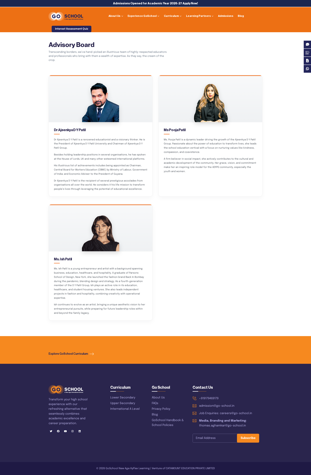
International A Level (125, 408)
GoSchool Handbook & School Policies (168, 423)
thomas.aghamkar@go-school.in (222, 425)
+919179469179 (209, 398)
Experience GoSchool (142, 16)
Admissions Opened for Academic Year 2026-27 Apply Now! (155, 3)
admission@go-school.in (216, 405)
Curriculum (171, 16)
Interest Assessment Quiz (71, 29)
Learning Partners (198, 16)
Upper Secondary (122, 403)
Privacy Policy (161, 408)
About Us (115, 16)
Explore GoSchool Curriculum (68, 353)
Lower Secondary (122, 397)
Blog (241, 16)
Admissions (225, 16)
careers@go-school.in (236, 413)
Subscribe (248, 438)
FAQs (155, 403)
